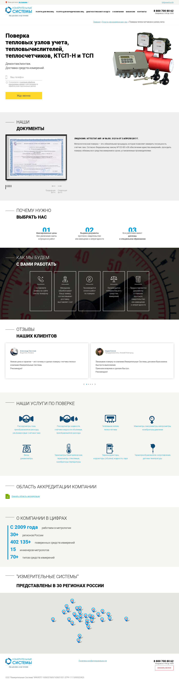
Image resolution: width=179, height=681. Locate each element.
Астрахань (23, 2)
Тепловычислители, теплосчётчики (110, 428)
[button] (66, 606)
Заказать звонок (164, 668)
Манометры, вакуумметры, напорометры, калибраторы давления (152, 428)
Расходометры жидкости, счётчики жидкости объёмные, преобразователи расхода (68, 429)
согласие (32, 84)
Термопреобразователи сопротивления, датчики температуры (153, 457)
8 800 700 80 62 (164, 10)
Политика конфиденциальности (93, 661)
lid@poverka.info (168, 2)
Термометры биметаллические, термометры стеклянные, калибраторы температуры (69, 458)
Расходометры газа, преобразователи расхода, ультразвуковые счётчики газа (26, 429)
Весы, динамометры (26, 457)
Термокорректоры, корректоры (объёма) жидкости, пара (110, 457)
